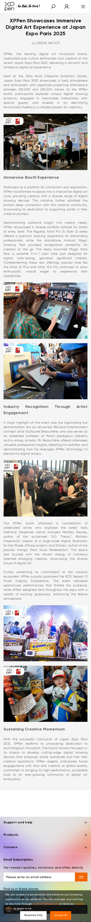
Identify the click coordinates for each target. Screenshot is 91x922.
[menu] (81, 6)
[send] (81, 877)
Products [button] (11, 834)
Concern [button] (10, 847)
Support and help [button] (18, 822)
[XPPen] (22, 6)
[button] (53, 6)
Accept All (60, 915)
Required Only (33, 915)
